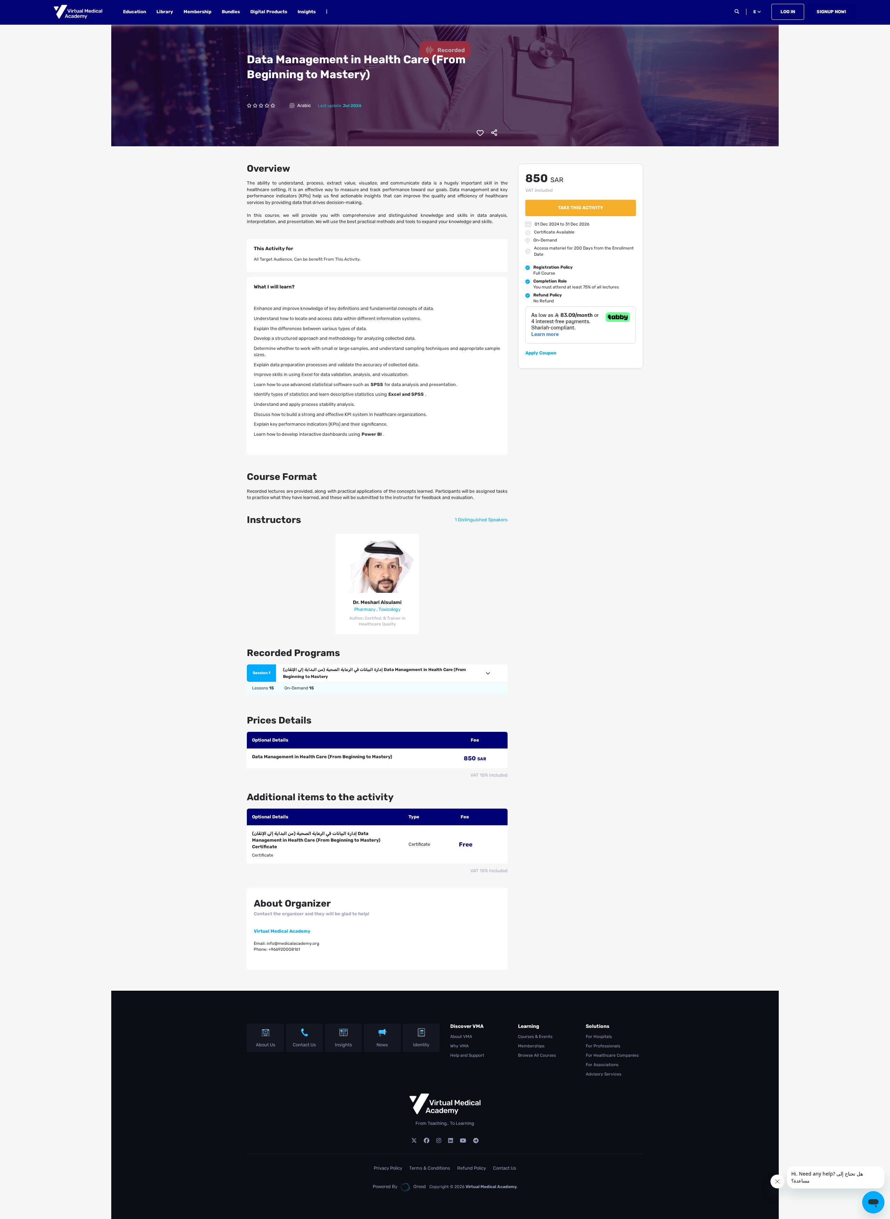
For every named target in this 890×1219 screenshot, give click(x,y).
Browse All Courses (537, 1055)
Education (134, 11)
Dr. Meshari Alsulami (377, 602)
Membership (197, 11)
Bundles (231, 11)
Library (164, 11)
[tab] (377, 673)
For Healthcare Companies (612, 1055)
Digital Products (268, 11)
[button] (326, 12)
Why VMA (459, 1046)
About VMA (461, 1036)
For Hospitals (599, 1036)
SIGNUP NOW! (831, 11)
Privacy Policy (388, 1168)
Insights (307, 11)
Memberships (531, 1046)
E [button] (755, 11)
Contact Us (304, 1044)
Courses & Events (535, 1036)
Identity (421, 1044)
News (382, 1044)
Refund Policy (471, 1168)
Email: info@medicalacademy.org (286, 943)
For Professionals (603, 1046)
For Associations (602, 1064)
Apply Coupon (540, 352)
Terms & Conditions (429, 1168)
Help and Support (467, 1055)
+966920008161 (284, 949)
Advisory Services (603, 1074)
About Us (265, 1044)
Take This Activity (580, 208)
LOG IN (787, 11)
